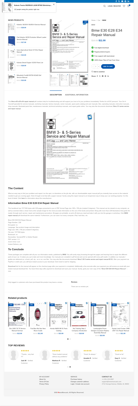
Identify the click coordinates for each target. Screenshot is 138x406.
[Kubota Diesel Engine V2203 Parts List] (11, 66)
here (23, 198)
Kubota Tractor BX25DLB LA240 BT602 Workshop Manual (33, 5)
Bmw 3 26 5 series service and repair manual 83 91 (95, 259)
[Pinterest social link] (105, 76)
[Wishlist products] (124, 6)
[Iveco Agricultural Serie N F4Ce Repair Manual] (11, 53)
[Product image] (17, 314)
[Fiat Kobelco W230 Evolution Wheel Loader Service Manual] (11, 41)
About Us (42, 379)
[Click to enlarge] (54, 68)
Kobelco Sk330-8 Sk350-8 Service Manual (31, 24)
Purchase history (76, 379)
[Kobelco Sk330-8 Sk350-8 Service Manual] (11, 28)
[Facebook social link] (97, 76)
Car (99, 20)
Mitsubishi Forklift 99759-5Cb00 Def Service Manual (29, 76)
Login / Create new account (80, 384)
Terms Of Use (44, 381)
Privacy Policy (44, 384)
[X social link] (99, 76)
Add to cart (108, 66)
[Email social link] (102, 76)
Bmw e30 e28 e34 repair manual (22, 101)
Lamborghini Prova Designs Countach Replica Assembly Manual (100, 331)
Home (93, 20)
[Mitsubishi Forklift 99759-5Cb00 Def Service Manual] (11, 79)
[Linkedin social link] (108, 76)
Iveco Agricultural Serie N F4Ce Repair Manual (30, 51)
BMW (104, 20)
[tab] (56, 93)
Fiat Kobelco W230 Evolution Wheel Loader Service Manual (31, 38)
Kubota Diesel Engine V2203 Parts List (30, 62)
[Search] (104, 6)
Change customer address (80, 381)
